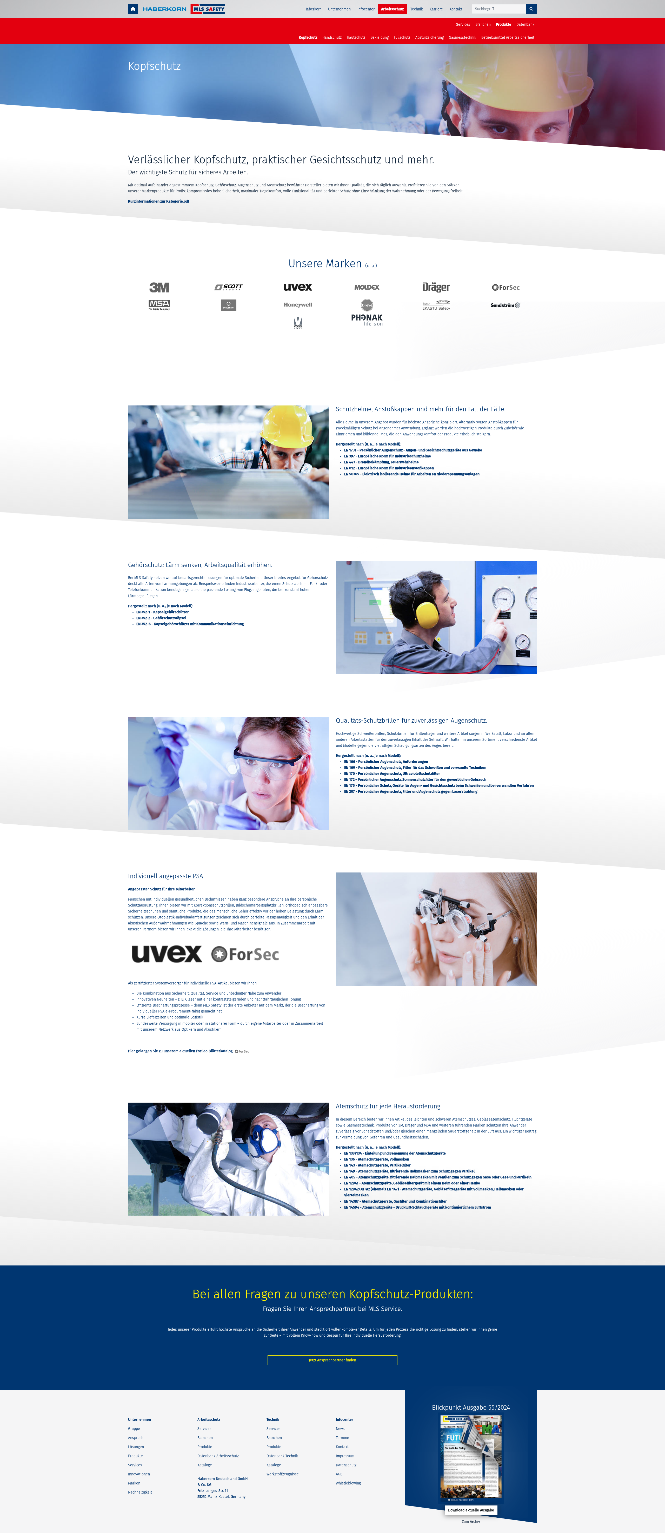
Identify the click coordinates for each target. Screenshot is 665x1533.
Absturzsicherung (429, 37)
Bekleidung (379, 37)
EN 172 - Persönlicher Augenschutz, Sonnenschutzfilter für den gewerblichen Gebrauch (415, 779)
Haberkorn (313, 9)
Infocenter (366, 9)
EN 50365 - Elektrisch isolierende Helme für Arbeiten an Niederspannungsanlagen (412, 474)
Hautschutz (356, 37)
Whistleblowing (348, 1483)
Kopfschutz (308, 37)
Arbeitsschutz (392, 9)
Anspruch (135, 1438)
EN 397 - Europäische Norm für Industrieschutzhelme (387, 456)
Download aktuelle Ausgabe (471, 1510)
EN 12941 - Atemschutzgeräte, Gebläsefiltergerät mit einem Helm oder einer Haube (412, 1183)
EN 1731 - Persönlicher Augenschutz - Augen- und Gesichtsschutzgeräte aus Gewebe (413, 450)
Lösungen (136, 1447)
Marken (134, 1483)
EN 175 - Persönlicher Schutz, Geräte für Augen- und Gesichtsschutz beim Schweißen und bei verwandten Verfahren (439, 785)
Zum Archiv (471, 1521)
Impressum (345, 1456)
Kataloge (204, 1465)
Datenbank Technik (282, 1456)
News (340, 1429)
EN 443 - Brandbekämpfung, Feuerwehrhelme (381, 462)
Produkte (503, 24)
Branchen (483, 24)
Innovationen (139, 1474)
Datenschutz (346, 1465)
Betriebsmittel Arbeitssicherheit (507, 37)
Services (463, 24)
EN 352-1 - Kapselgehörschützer (162, 612)
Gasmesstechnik (462, 37)
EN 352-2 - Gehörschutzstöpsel (161, 618)
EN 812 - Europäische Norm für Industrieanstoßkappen (389, 468)
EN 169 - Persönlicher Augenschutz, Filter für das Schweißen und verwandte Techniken (415, 767)
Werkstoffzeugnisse (283, 1474)
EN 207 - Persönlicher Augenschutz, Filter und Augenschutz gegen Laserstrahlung (410, 791)
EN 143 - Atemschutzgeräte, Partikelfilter (377, 1165)
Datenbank (525, 24)
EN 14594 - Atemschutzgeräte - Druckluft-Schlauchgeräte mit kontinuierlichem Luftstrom (417, 1207)
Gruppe (134, 1429)
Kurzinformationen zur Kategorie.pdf (158, 201)
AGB (339, 1474)
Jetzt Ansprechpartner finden (332, 1360)
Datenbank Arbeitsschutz (218, 1456)
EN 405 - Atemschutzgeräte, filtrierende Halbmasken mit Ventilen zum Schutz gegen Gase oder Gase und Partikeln (437, 1177)
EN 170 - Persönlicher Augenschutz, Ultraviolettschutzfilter (392, 773)
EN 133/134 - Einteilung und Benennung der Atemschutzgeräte (395, 1153)
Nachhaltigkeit (140, 1492)
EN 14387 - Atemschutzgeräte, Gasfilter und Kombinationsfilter (395, 1201)
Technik (416, 9)
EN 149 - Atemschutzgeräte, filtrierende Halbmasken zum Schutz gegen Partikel (409, 1171)
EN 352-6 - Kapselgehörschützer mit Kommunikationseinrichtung (190, 624)
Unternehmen (339, 9)
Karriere (436, 9)
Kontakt (455, 9)
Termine (342, 1438)
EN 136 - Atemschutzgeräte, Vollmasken (376, 1159)
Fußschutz (402, 37)
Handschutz (332, 37)
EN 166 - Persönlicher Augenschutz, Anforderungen (386, 761)
